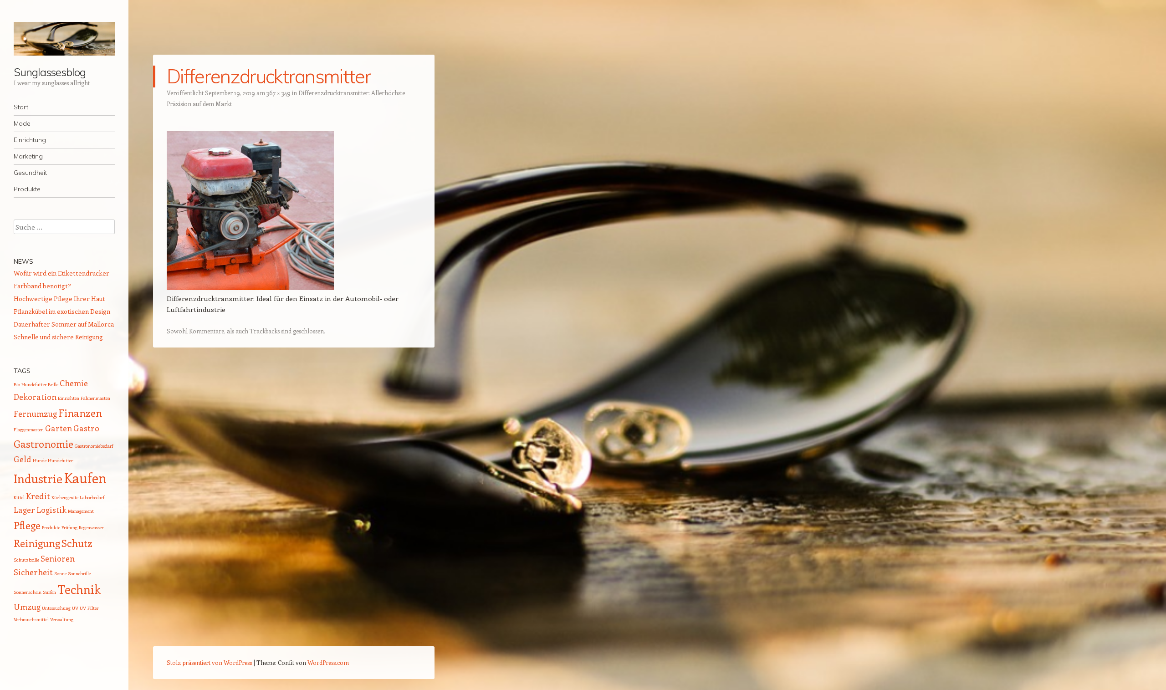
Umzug (27, 606)
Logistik (51, 509)
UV (75, 608)
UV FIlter (89, 608)
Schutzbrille (26, 560)
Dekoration (35, 396)
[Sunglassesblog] (64, 39)
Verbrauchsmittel (31, 619)
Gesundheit (30, 173)
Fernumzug (35, 413)
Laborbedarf (92, 497)
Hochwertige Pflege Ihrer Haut (59, 298)
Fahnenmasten (95, 398)
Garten (58, 428)
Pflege (27, 525)
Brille (53, 384)
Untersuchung (56, 608)
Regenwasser (91, 527)
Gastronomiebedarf (94, 446)
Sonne (60, 573)
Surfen (49, 592)
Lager (24, 509)
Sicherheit (33, 572)
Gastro (86, 428)
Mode (22, 123)
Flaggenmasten (29, 429)
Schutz (76, 543)
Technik (79, 589)
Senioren (58, 558)
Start (21, 107)
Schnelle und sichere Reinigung (58, 336)
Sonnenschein (27, 592)
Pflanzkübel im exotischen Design (62, 311)
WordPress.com (328, 662)
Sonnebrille (79, 573)
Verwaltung (61, 619)
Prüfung (69, 527)
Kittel (19, 497)
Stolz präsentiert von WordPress (209, 662)
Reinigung (37, 543)
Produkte (27, 189)
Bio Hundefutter (30, 384)
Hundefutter (60, 460)
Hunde (39, 460)
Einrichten (68, 398)
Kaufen (85, 478)
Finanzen (80, 412)
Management (81, 511)
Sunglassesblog (50, 72)
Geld (22, 459)
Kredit (38, 496)
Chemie (74, 383)
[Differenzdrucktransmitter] (250, 287)
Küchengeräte (64, 497)
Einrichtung (30, 140)
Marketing (28, 156)
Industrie (38, 478)
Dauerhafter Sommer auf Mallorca (64, 324)
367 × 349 (278, 93)
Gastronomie (43, 443)
